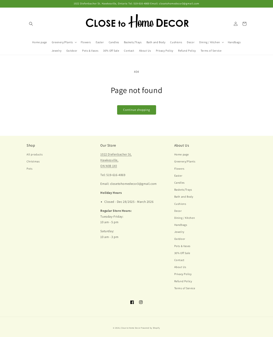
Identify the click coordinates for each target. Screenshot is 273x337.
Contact (179, 260)
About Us (180, 267)
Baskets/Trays (183, 189)
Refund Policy (183, 281)
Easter (178, 175)
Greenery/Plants (184, 161)
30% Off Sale (182, 253)
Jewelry (179, 232)
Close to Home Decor (130, 328)
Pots (29, 168)
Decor (178, 211)
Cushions (180, 204)
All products (35, 154)
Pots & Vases (182, 246)
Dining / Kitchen (184, 218)
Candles (179, 182)
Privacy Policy (183, 274)
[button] (31, 23)
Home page (181, 154)
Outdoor (179, 239)
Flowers (179, 168)
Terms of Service (184, 288)
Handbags (180, 225)
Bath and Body (183, 196)
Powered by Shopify (150, 328)
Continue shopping (136, 110)
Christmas (33, 161)
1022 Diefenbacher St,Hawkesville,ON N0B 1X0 (116, 160)
